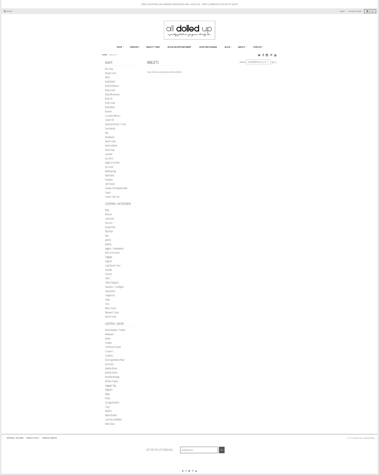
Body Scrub (110, 103)
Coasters (109, 351)
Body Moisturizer (112, 94)
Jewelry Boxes (111, 368)
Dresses (109, 223)
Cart (371, 11)
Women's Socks (112, 312)
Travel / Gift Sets (112, 196)
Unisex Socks (111, 316)
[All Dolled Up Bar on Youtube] (275, 55)
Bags (107, 210)
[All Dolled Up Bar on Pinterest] (271, 55)
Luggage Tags (110, 385)
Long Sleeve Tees (113, 265)
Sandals (108, 269)
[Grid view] (273, 62)
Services (134, 47)
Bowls (107, 338)
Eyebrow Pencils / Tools (115, 124)
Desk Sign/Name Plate (114, 360)
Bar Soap (109, 69)
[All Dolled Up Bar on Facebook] (263, 55)
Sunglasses (110, 295)
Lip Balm (108, 154)
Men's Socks (110, 308)
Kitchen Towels (111, 381)
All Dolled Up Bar (357, 438)
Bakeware (109, 334)
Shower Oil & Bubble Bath (116, 188)
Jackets (108, 240)
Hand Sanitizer (111, 145)
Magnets (109, 389)
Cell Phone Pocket (113, 347)
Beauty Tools (110, 73)
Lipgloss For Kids (112, 162)
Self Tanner (110, 184)
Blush (107, 77)
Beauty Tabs (153, 47)
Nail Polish (109, 175)
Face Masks (110, 128)
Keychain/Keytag (112, 377)
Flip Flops (109, 231)
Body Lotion (110, 90)
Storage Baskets (112, 402)
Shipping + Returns (15, 438)
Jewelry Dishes (111, 372)
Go (221, 450)
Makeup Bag (110, 171)
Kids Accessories (112, 252)
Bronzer (108, 111)
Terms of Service (49, 438)
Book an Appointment (179, 47)
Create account (355, 11)
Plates (108, 398)
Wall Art (108, 411)
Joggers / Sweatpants (114, 248)
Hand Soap (110, 150)
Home (104, 55)
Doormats (109, 364)
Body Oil (108, 98)
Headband (109, 137)
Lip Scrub (109, 167)
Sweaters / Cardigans (114, 287)
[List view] (275, 62)
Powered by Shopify (369, 438)
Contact (257, 47)
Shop (119, 47)
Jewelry (108, 244)
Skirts (107, 278)
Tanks (107, 299)
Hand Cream (110, 141)
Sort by (242, 62)
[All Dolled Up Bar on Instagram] (267, 55)
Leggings (108, 257)
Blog (227, 47)
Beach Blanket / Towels (115, 330)
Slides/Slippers (112, 282)
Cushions (109, 355)
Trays (107, 406)
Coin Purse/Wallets (113, 419)
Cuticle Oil (109, 120)
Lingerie (108, 261)
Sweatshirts (110, 291)
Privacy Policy (32, 438)
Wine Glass (110, 424)
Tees (107, 304)
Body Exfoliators (112, 86)
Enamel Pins (110, 227)
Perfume (109, 179)
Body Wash (110, 107)
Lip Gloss (109, 158)
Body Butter (110, 81)
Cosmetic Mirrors (112, 115)
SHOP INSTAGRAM (208, 47)
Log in (342, 11)
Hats (107, 235)
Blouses (108, 214)
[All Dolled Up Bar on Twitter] (259, 55)
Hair (107, 132)
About (241, 47)
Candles (108, 343)
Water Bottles (111, 415)
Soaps (108, 192)
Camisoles (109, 218)
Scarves (108, 274)
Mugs (107, 394)
